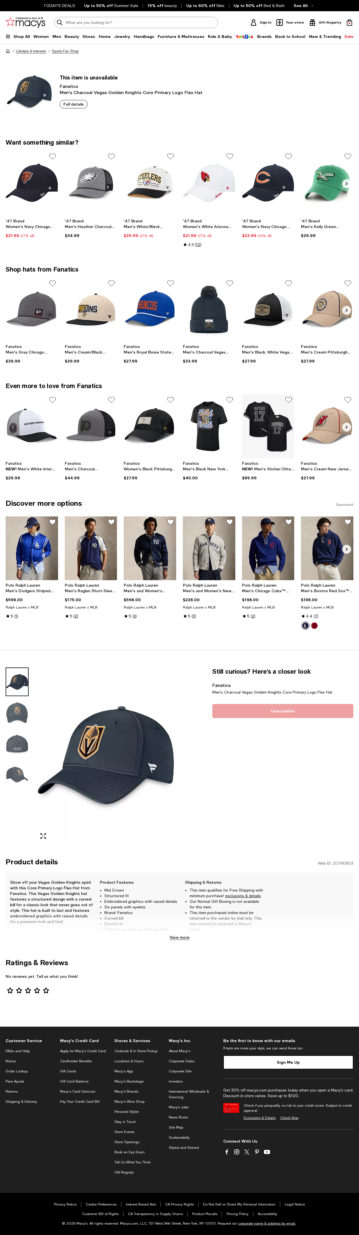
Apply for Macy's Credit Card (83, 1051)
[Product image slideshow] (105, 755)
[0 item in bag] (349, 22)
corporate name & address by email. (267, 1223)
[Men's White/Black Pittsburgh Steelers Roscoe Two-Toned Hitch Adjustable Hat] (150, 183)
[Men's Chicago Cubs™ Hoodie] (268, 548)
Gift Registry (124, 1172)
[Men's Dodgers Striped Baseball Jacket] (32, 548)
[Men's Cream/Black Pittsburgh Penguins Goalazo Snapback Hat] (91, 310)
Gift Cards (68, 1071)
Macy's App (123, 1071)
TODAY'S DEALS (59, 5)
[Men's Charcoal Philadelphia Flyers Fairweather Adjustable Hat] (91, 426)
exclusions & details (243, 896)
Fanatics (69, 86)
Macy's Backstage (129, 1081)
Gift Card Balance (74, 1081)
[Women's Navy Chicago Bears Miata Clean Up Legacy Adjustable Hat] (32, 183)
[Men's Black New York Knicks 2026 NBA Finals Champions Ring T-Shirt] (209, 426)
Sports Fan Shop (65, 51)
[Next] (346, 183)
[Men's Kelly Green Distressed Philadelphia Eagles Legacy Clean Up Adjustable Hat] (327, 183)
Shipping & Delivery (21, 1102)
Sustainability (179, 1138)
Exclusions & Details (260, 1118)
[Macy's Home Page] (25, 22)
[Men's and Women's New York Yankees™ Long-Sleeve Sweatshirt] (209, 548)
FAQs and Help (18, 1051)
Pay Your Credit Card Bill (80, 1102)
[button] (91, 755)
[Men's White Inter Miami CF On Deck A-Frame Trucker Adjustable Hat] (32, 426)
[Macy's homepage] (8, 51)
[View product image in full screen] (43, 836)
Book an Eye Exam (129, 1152)
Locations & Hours (128, 1061)
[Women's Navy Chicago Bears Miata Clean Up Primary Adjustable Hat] (268, 183)
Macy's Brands (126, 1091)
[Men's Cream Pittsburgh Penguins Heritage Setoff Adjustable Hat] (327, 310)
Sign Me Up (288, 1062)
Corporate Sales (181, 1061)
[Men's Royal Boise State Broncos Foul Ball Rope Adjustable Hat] (150, 310)
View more (180, 937)
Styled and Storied (184, 1148)
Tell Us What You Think (132, 1162)
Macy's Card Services (77, 1091)
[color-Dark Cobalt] (305, 625)
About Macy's (179, 1051)
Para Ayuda (15, 1081)
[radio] (305, 625)
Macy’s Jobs (178, 1107)
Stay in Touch (125, 1122)
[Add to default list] (52, 156)
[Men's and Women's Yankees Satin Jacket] (150, 548)
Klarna (11, 1061)
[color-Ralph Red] (314, 625)
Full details (73, 104)
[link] (32, 228)
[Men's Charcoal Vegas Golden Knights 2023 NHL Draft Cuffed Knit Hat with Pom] (209, 310)
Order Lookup (16, 1071)
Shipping (251, 935)
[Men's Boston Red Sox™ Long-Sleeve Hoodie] (327, 548)
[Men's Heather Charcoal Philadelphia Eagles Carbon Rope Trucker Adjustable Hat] (91, 183)
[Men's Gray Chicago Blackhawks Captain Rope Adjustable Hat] (32, 310)
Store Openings (126, 1142)
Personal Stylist (126, 1112)
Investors (176, 1081)
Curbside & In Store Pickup (135, 1051)
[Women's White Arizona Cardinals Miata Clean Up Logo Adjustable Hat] (209, 183)
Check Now (289, 1118)
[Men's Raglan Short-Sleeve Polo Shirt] (91, 548)
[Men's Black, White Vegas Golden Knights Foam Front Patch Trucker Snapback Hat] (268, 310)
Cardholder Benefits (76, 1061)
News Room (178, 1117)
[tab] (17, 681)
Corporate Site (180, 1071)
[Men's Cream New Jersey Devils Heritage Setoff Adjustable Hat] (327, 426)
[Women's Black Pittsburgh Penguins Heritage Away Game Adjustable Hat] (150, 426)
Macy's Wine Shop (129, 1102)
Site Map (176, 1127)
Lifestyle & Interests (31, 51)
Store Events (124, 1132)
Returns (12, 1091)
